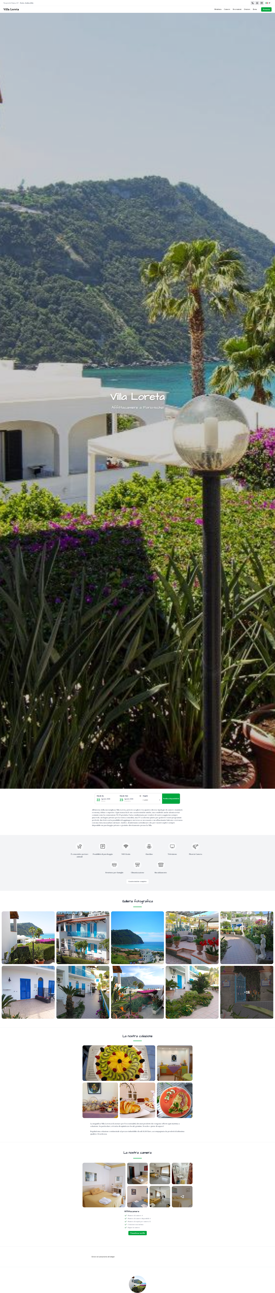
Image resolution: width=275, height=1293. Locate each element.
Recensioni (237, 9)
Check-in (100, 796)
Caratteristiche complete (137, 881)
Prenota (266, 9)
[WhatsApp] (257, 3)
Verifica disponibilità (171, 799)
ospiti (145, 796)
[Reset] (140, 796)
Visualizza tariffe (137, 1233)
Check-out (124, 796)
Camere (227, 9)
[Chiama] (253, 3)
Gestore (247, 9)
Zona (255, 9)
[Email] (262, 3)
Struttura (217, 9)
